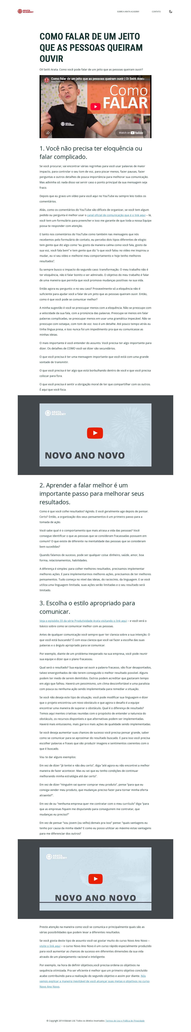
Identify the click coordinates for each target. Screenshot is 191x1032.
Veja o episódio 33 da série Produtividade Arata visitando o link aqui (83, 621)
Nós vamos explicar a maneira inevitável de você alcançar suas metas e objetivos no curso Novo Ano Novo (95, 981)
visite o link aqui (50, 946)
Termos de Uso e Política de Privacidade (125, 1020)
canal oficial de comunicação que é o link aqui (116, 215)
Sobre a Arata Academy (128, 11)
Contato (156, 11)
